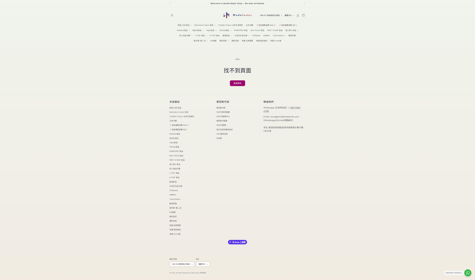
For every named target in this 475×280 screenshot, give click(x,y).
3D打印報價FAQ (223, 116)
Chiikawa (173, 190)
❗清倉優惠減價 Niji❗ (178, 129)
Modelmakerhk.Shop (184, 273)
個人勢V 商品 (174, 164)
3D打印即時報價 (223, 112)
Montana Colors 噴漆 (178, 112)
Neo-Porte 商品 (176, 155)
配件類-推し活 (175, 208)
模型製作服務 (221, 121)
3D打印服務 (221, 125)
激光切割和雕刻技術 (224, 129)
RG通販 (172, 212)
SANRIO (172, 195)
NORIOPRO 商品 (176, 151)
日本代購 (173, 121)
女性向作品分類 (175, 186)
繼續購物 (237, 83)
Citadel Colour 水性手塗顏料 (181, 116)
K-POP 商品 (174, 177)
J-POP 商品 (174, 173)
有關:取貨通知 (175, 229)
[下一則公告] (304, 3)
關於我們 (173, 216)
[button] (172, 15)
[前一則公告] (170, 3)
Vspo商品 (173, 142)
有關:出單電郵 (175, 225)
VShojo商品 (174, 147)
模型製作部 (221, 108)
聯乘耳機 (173, 203)
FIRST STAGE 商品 (177, 160)
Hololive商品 (174, 134)
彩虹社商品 (173, 138)
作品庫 (219, 138)
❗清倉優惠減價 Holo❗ (179, 125)
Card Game (174, 199)
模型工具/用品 (175, 108)
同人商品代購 (174, 168)
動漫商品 (173, 182)
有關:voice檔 (174, 234)
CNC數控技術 (222, 134)
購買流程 (173, 221)
